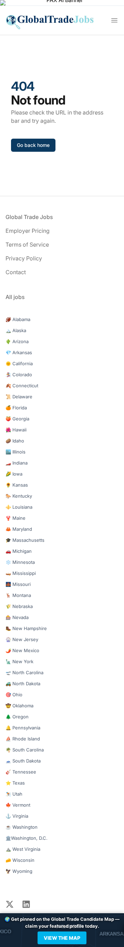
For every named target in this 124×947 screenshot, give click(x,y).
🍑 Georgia (17, 418)
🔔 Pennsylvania (23, 727)
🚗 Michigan (19, 551)
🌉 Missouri (18, 584)
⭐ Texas (15, 783)
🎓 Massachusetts (25, 540)
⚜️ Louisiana (19, 507)
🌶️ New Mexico (22, 650)
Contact (16, 272)
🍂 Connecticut (22, 385)
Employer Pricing (28, 230)
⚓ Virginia (17, 816)
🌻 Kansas (17, 485)
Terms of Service (27, 244)
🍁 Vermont (18, 805)
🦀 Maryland (19, 529)
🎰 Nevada (17, 617)
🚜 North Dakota (23, 683)
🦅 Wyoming (19, 871)
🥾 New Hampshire (26, 628)
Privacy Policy (24, 258)
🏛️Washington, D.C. (27, 838)
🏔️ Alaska (16, 330)
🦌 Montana (18, 595)
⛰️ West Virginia (23, 849)
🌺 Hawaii (16, 429)
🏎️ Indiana (17, 463)
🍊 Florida (16, 407)
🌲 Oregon (17, 716)
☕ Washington (22, 827)
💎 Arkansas (19, 352)
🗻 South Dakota (23, 761)
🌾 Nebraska (19, 606)
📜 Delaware (19, 396)
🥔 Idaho (15, 440)
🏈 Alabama (18, 319)
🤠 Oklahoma (19, 705)
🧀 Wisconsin (20, 860)
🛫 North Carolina (24, 672)
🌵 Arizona (17, 341)
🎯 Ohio (14, 694)
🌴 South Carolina (25, 749)
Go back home (33, 145)
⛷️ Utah (14, 794)
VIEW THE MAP (62, 938)
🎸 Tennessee (21, 772)
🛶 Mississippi (21, 573)
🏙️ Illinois (15, 452)
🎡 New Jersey (22, 639)
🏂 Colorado (19, 374)
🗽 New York (19, 661)
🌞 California (19, 363)
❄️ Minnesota (20, 562)
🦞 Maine (15, 518)
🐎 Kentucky (19, 496)
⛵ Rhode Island (23, 738)
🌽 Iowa (14, 474)
